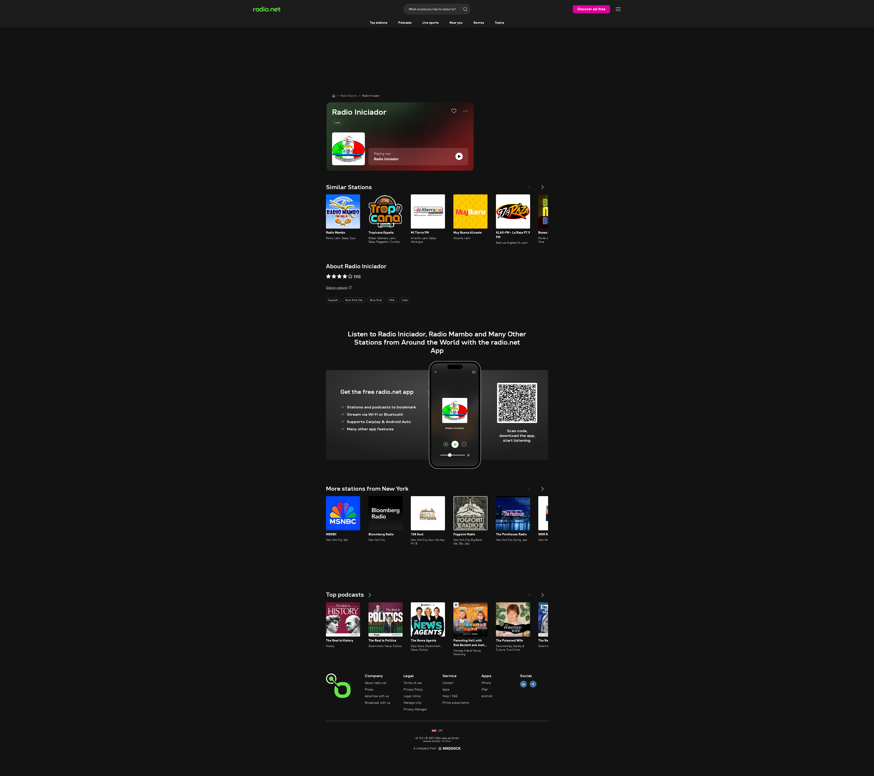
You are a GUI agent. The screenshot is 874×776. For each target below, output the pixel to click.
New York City (354, 300)
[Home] (333, 96)
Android (486, 696)
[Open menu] (618, 9)
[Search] (465, 9)
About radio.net (375, 683)
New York (376, 300)
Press (369, 689)
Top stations (378, 22)
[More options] (465, 111)
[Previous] (529, 185)
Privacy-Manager (415, 709)
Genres (478, 22)
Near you (456, 22)
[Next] (542, 185)
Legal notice (412, 696)
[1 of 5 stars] (328, 276)
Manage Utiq (412, 702)
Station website (336, 287)
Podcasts (405, 22)
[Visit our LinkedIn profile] (523, 684)
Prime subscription (455, 702)
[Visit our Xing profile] (533, 684)
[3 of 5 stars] (339, 276)
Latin (337, 122)
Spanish (333, 300)
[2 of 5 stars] (334, 276)
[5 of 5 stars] (350, 276)
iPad (484, 689)
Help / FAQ (449, 696)
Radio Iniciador (386, 159)
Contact (447, 683)
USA (391, 300)
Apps (446, 689)
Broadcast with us (377, 702)
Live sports (430, 22)
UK (439, 730)
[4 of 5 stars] (345, 276)
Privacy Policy (413, 689)
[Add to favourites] (453, 110)
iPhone (486, 683)
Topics (499, 22)
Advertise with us (377, 696)
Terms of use (413, 683)
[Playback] (459, 156)
